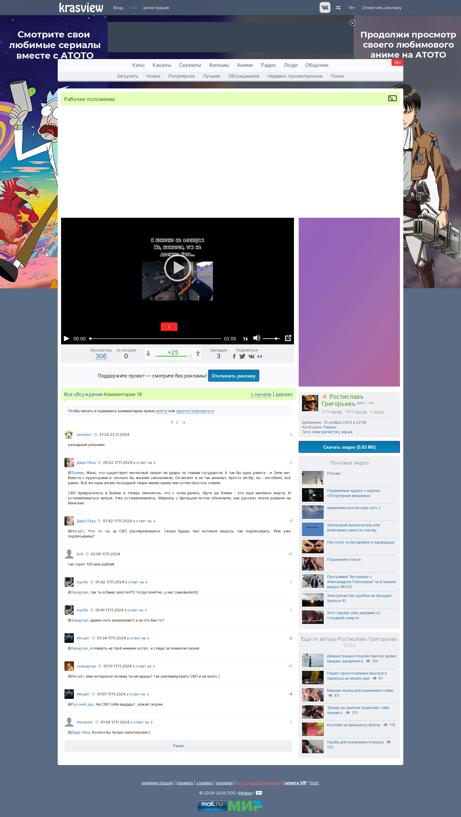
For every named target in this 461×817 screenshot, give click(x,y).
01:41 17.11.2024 (110, 610)
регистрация (156, 7)
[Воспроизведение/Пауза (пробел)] (66, 338)
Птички (334, 473)
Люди (291, 65)
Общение (317, 65)
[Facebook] (234, 356)
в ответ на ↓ (145, 462)
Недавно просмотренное (295, 76)
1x (245, 338)
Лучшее (211, 76)
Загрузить (127, 76)
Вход (118, 7)
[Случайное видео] (337, 7)
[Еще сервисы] (259, 356)
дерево (284, 394)
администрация (157, 782)
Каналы (162, 65)
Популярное (181, 76)
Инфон (245, 792)
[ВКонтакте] (250, 356)
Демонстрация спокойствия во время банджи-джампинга (361, 658)
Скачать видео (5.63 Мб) (349, 447)
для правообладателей (258, 782)
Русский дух (82, 704)
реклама (224, 782)
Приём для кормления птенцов (355, 742)
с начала (261, 394)
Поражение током (343, 559)
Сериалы (190, 65)
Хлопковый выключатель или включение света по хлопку (353, 527)
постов (361, 412)
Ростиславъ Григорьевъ (342, 400)
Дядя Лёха (86, 462)
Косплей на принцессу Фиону (353, 724)
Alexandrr (85, 722)
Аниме (245, 65)
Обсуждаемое (244, 76)
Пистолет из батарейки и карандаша (360, 542)
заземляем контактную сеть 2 (354, 507)
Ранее (178, 745)
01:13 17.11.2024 (118, 666)
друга (378, 412)
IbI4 (80, 554)
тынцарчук (86, 666)
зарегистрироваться (195, 410)
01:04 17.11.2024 (115, 722)
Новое (153, 76)
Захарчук (79, 592)
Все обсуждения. (84, 394)
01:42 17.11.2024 (110, 582)
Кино (138, 65)
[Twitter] (241, 356)
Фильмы (219, 65)
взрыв (347, 431)
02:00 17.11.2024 (105, 554)
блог (314, 782)
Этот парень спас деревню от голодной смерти (354, 615)
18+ (351, 7)
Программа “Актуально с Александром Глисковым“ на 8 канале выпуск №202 (361, 581)
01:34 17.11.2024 (111, 638)
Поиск (337, 76)
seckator (84, 434)
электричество (326, 431)
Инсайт (77, 531)
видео (336, 412)
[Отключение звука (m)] (257, 338)
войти (161, 410)
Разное (329, 427)
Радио (268, 65)
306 (101, 356)
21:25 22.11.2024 (114, 434)
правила (185, 782)
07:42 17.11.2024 (117, 521)
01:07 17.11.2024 (111, 694)
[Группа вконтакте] (324, 11)
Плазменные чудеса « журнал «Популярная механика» (353, 493)
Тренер (77, 472)
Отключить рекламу (382, 7)
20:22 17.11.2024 (117, 462)
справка (204, 782)
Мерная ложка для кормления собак (360, 690)
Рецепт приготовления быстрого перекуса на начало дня (357, 676)
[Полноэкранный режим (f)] (288, 338)
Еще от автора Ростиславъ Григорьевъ (349, 642)
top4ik (82, 582)
